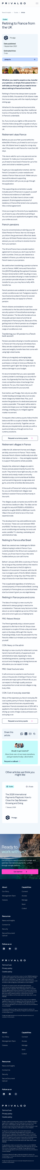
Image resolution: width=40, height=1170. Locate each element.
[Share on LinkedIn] (26, 734)
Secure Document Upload (8, 934)
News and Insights (8, 920)
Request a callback (11, 761)
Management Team (9, 896)
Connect (25, 891)
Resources (6, 916)
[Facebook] (10, 948)
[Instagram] (15, 948)
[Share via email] (30, 734)
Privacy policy (7, 968)
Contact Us (6, 925)
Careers (5, 900)
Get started (18, 872)
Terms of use (7, 965)
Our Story (5, 891)
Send (23, 904)
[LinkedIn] (4, 948)
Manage (25, 900)
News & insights (6, 12)
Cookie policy (7, 972)
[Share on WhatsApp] (21, 734)
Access (24, 896)
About (4, 887)
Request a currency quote (18, 438)
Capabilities (26, 887)
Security (5, 929)
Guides (16, 12)
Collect (24, 908)
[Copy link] (34, 734)
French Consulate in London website (16, 172)
